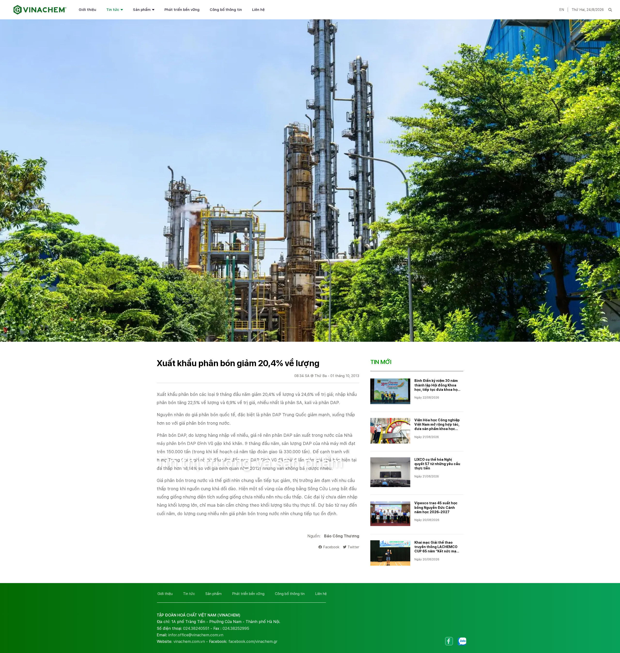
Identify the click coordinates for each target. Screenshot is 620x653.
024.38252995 (236, 628)
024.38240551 (196, 628)
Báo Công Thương (341, 536)
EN (561, 9)
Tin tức (112, 9)
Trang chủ (164, 446)
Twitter (353, 547)
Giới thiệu (87, 9)
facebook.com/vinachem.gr (253, 641)
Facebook (331, 547)
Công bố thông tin (226, 9)
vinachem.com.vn (189, 641)
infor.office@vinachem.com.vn (195, 635)
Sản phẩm (142, 9)
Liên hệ (258, 9)
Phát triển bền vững (182, 9)
